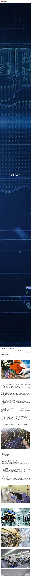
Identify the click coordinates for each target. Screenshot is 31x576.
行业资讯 (7, 348)
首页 (1, 348)
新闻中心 (4, 348)
